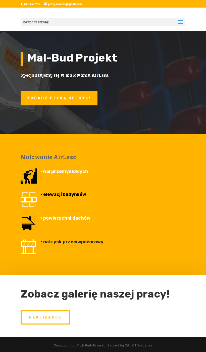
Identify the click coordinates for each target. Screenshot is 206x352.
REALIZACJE (45, 317)
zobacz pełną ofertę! (59, 98)
